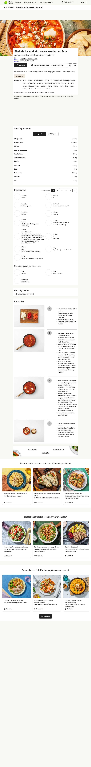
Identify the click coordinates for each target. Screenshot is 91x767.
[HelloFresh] (8, 2)
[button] (68, 2)
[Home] (4, 7)
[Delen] (75, 65)
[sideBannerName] (45, 112)
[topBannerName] (45, 15)
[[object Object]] (70, 65)
